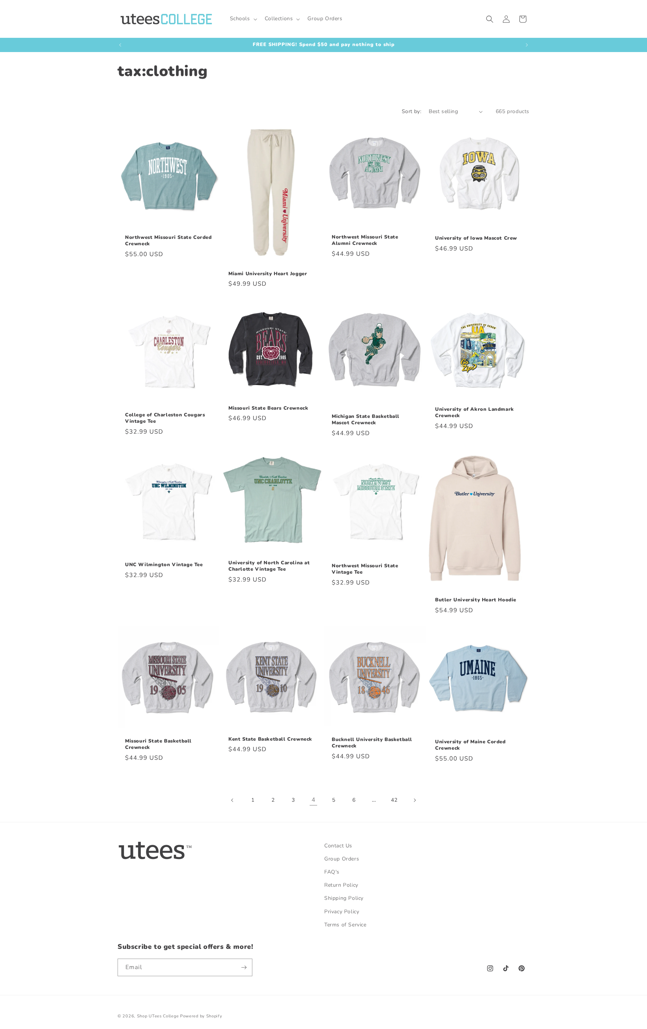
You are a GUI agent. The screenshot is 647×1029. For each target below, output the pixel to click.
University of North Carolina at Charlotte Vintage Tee (269, 566)
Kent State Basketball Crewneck (270, 739)
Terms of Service (345, 924)
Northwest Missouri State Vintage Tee (365, 569)
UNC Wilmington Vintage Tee (164, 565)
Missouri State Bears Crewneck (268, 408)
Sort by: (411, 111)
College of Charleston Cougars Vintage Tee (165, 418)
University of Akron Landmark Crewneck (474, 413)
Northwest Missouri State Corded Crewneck (168, 240)
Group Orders (341, 858)
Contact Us (338, 845)
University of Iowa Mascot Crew (476, 238)
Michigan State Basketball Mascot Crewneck (366, 419)
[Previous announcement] (120, 45)
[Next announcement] (527, 45)
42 (394, 800)
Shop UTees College (158, 1016)
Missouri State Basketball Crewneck (158, 744)
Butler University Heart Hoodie (475, 600)
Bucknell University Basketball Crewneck (372, 743)
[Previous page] (232, 800)
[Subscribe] (244, 967)
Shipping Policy (344, 898)
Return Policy (341, 885)
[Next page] (414, 800)
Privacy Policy (341, 911)
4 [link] (314, 800)
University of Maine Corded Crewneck (470, 745)
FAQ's (332, 871)
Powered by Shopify (201, 1016)
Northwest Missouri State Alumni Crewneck (365, 240)
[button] (242, 19)
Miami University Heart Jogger (267, 274)
